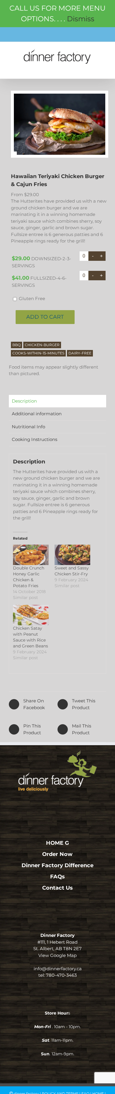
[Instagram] (57, 804)
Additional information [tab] (37, 413)
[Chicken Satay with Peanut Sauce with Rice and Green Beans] (31, 615)
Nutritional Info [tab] (28, 426)
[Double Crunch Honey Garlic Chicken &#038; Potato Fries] (31, 555)
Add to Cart (45, 317)
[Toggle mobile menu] (102, 68)
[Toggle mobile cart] (90, 68)
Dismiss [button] (80, 18)
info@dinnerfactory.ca (58, 968)
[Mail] (66, 804)
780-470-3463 (61, 975)
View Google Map (57, 955)
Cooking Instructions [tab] (34, 439)
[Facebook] (49, 804)
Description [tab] (24, 401)
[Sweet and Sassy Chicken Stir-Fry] (72, 555)
